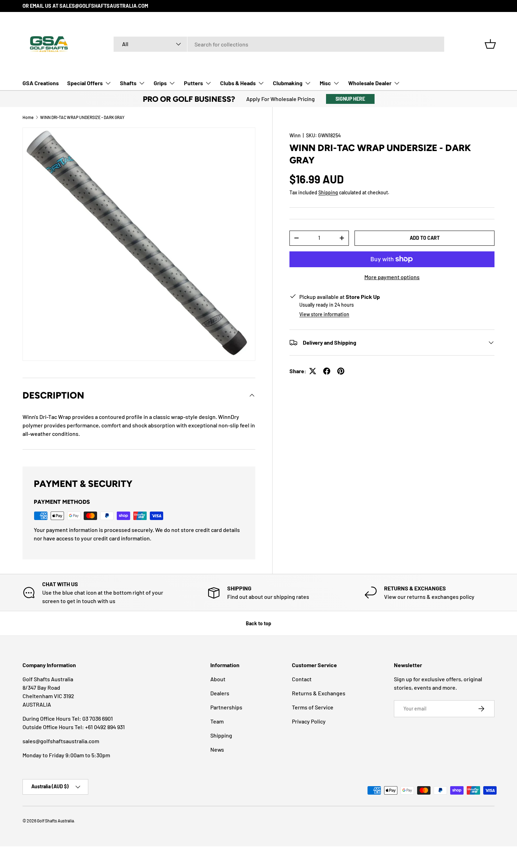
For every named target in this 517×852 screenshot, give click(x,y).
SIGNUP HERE (350, 99)
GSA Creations (41, 83)
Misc (325, 83)
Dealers (219, 693)
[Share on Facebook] (327, 371)
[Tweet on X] (313, 371)
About (217, 679)
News (217, 749)
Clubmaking (287, 83)
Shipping (328, 192)
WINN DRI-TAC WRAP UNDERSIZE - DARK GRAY (82, 117)
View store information (324, 314)
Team (217, 721)
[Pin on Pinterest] (341, 371)
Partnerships (226, 707)
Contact (302, 679)
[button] (490, 44)
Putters (193, 83)
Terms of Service (312, 707)
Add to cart (425, 238)
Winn (295, 135)
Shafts (128, 83)
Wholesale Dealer (369, 83)
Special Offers (85, 83)
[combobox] (279, 44)
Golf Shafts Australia (55, 820)
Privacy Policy (309, 721)
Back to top (258, 623)
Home (28, 117)
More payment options (392, 277)
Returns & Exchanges (318, 693)
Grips (160, 83)
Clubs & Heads (238, 83)
